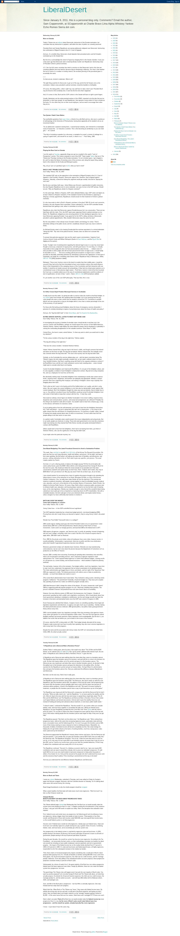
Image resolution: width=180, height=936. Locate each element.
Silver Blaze (72, 313)
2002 (114, 154)
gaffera (93, 932)
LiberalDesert (65, 10)
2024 (114, 43)
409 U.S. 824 (80, 274)
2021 (114, 50)
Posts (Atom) (54, 920)
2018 (114, 57)
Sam (114, 162)
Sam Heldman (82, 239)
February (117, 121)
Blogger (105, 932)
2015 (114, 65)
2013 (114, 70)
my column (46, 297)
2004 (114, 92)
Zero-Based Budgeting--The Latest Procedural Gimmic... (124, 139)
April (115, 116)
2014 (114, 67)
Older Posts (101, 918)
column (52, 779)
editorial (60, 42)
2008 (114, 82)
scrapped (84, 787)
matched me (57, 452)
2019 (114, 55)
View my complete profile (118, 164)
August (116, 106)
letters (93, 156)
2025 (114, 40)
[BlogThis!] (72, 109)
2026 (114, 38)
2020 (114, 53)
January (116, 151)
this (69, 166)
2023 (114, 45)
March (116, 118)
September (117, 104)
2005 (114, 89)
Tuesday (56, 154)
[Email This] (70, 109)
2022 (114, 48)
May (115, 113)
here (61, 651)
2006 (114, 87)
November (117, 99)
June (115, 111)
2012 (114, 72)
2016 (114, 62)
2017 (114, 60)
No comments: (62, 109)
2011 (114, 75)
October (116, 101)
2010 (114, 77)
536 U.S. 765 (47, 258)
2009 (114, 79)
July (115, 108)
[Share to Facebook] (75, 109)
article (90, 709)
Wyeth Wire (96, 239)
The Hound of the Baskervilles (88, 313)
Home (74, 918)
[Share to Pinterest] (77, 109)
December (117, 96)
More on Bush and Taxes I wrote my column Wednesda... (124, 147)
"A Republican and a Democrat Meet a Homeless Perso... (125, 143)
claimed (61, 804)
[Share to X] (73, 109)
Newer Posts (47, 918)
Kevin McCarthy (71, 452)
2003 (114, 94)
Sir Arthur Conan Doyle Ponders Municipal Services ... (123, 135)
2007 (114, 84)
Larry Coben (66, 119)
